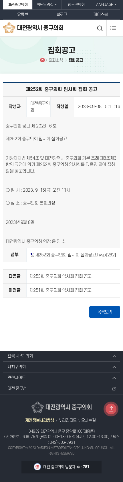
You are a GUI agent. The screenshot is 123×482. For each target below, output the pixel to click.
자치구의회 (16, 366)
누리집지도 (68, 420)
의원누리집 (45, 5)
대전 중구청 (17, 388)
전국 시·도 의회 (20, 356)
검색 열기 (99, 28)
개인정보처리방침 (39, 420)
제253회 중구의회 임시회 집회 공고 (60, 276)
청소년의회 (76, 5)
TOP (111, 409)
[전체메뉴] (113, 28)
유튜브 (22, 14)
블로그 (61, 14)
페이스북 (100, 14)
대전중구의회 (17, 5)
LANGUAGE (103, 5)
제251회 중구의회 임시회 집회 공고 (60, 290)
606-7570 (31, 437)
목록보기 (104, 312)
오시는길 (88, 420)
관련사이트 (16, 377)
